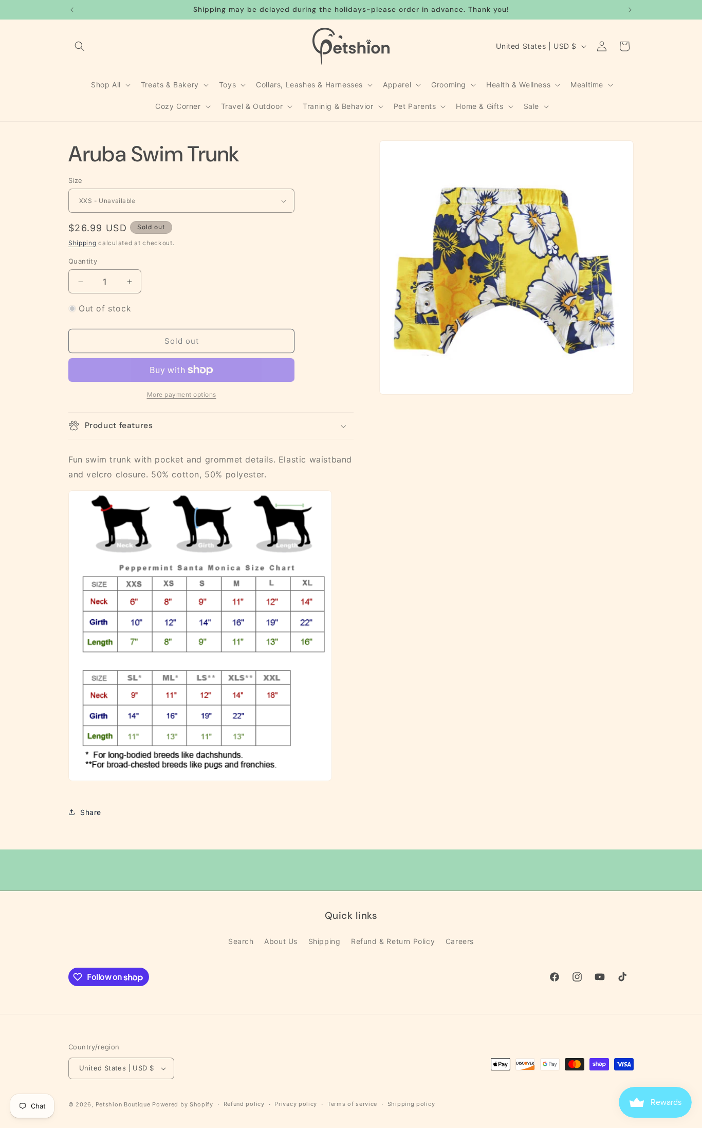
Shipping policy (411, 1103)
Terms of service (352, 1103)
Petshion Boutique (123, 1104)
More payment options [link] (181, 394)
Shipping (82, 243)
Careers (460, 941)
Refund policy (244, 1103)
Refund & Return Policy (393, 941)
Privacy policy (295, 1103)
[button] (79, 46)
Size (75, 180)
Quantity (82, 261)
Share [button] (90, 812)
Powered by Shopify (182, 1104)
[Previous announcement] (72, 10)
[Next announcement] (630, 10)
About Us (281, 941)
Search (241, 941)
